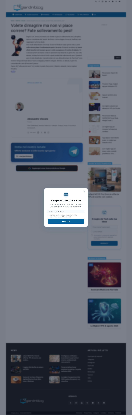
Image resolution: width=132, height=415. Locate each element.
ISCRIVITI (66, 221)
